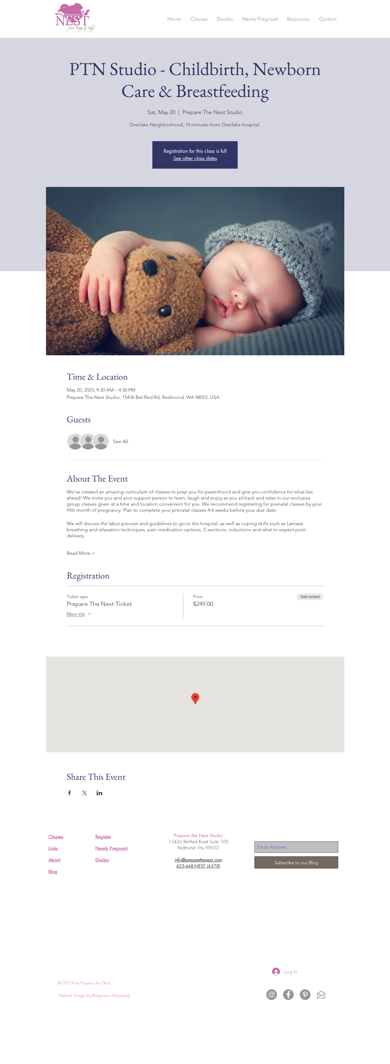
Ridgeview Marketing (111, 995)
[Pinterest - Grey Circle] (305, 994)
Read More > (81, 553)
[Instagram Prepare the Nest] (271, 994)
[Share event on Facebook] (70, 792)
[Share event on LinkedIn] (99, 792)
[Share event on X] (84, 792)
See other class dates (195, 158)
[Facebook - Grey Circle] (288, 994)
